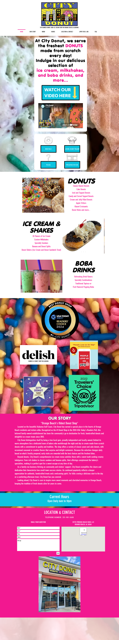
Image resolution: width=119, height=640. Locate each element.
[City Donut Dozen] (45, 210)
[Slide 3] (85, 251)
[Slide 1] (39, 290)
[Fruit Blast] (41, 290)
